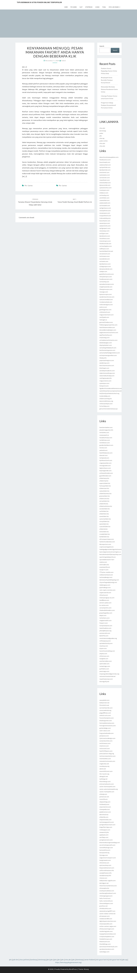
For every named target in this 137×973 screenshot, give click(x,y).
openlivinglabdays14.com (107, 557)
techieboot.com (104, 443)
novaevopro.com (104, 213)
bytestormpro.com (105, 294)
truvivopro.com (104, 190)
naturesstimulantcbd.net (107, 676)
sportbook (88, 7)
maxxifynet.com (104, 180)
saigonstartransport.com (107, 858)
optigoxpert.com (104, 228)
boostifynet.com (104, 221)
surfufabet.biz (103, 511)
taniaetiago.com (104, 666)
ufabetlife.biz (103, 504)
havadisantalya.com (105, 438)
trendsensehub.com (105, 302)
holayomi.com (104, 386)
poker (101, 133)
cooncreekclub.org (105, 710)
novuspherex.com (105, 210)
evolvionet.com (104, 172)
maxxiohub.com (104, 200)
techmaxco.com (104, 256)
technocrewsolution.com (107, 756)
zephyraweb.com (104, 203)
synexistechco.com (105, 188)
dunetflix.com (103, 636)
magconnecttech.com (106, 315)
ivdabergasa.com (104, 585)
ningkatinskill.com (105, 620)
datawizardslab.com (105, 269)
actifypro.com (103, 233)
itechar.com (103, 448)
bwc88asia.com (104, 600)
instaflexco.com (104, 238)
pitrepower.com (104, 916)
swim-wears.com (104, 731)
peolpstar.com (104, 736)
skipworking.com (104, 802)
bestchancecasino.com (106, 365)
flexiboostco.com (105, 160)
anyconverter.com (105, 807)
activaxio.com (103, 261)
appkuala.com (103, 835)
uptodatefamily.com (105, 643)
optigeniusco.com (105, 208)
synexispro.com (104, 383)
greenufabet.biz (104, 496)
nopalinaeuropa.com (106, 679)
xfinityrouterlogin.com (106, 929)
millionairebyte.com (105, 404)
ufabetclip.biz (103, 481)
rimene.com (103, 878)
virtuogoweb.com (105, 465)
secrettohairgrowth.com (107, 845)
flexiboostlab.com (105, 243)
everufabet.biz (104, 532)
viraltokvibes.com (105, 758)
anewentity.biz (104, 832)
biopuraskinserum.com (106, 868)
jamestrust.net (104, 797)
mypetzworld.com (105, 592)
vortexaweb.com (104, 205)
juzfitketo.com (104, 669)
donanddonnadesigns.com (107, 330)
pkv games (73, 7)
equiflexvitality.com (105, 335)
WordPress (73, 969)
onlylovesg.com (104, 337)
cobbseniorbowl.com (106, 575)
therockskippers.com (106, 903)
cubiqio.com (103, 271)
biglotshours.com (105, 468)
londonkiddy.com (104, 396)
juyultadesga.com (105, 587)
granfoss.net (103, 906)
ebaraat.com (103, 455)
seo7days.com (103, 837)
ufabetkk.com (103, 817)
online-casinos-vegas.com (107, 926)
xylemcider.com (104, 664)
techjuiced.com (104, 458)
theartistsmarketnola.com (108, 886)
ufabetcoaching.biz (105, 398)
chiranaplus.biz (104, 888)
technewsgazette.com (106, 822)
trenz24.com (103, 799)
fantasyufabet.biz (105, 486)
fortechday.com (104, 406)
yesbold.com (103, 450)
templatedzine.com (105, 626)
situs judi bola (24, 960)
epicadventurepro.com (106, 284)
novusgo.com (103, 292)
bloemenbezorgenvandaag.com (109, 842)
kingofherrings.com (105, 827)
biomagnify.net (104, 681)
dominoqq (102, 131)
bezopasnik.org (104, 852)
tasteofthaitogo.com (106, 847)
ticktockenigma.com (106, 304)
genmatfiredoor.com (106, 322)
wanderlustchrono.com (106, 297)
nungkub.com (103, 659)
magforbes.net (104, 764)
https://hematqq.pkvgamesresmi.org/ (68, 962)
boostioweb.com (104, 162)
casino (97, 7)
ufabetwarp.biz (104, 478)
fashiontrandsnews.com (107, 542)
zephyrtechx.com (104, 226)
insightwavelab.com (105, 287)
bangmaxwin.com (105, 860)
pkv (100, 136)
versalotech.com (104, 254)
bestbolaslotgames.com (107, 350)
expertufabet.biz (104, 483)
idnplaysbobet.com (105, 345)
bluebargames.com (105, 720)
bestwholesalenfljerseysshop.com (110, 554)
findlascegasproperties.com (108, 325)
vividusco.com (103, 193)
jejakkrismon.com (105, 812)
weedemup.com (104, 363)
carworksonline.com (105, 741)
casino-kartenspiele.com (107, 786)
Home (66, 7)
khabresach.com (104, 941)
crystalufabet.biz (104, 526)
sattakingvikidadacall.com (107, 348)
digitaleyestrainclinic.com (107, 921)
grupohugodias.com (105, 613)
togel (104, 7)
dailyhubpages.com (105, 343)
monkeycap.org (104, 766)
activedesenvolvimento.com (108, 340)
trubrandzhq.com (105, 218)
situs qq (101, 138)
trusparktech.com (105, 216)
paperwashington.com (106, 360)
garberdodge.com (105, 728)
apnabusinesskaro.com (106, 949)
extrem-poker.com (105, 603)
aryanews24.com (104, 567)
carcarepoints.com (105, 608)
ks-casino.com (104, 605)
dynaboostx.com (104, 236)
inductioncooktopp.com (107, 373)
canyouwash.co (104, 435)
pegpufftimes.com (105, 713)
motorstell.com (104, 748)
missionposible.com (105, 924)
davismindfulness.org (106, 401)
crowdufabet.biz (104, 534)
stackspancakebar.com (106, 891)
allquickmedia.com (105, 820)
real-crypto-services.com (107, 590)
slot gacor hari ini (102, 960)
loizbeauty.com (104, 804)
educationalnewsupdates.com (108, 157)
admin (63, 60)
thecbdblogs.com (105, 944)
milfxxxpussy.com (105, 641)
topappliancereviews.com (107, 934)
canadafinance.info (105, 873)
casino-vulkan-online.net (107, 914)
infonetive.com (104, 863)
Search (101, 46)
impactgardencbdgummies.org (109, 674)
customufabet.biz (105, 519)
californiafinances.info (106, 870)
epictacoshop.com (105, 865)
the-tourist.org (104, 774)
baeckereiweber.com (105, 427)
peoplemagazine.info (106, 430)
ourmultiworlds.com (105, 708)
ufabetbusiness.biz (105, 493)
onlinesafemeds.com (106, 473)
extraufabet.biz (104, 501)
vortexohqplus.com (105, 246)
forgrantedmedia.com (106, 733)
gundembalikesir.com (106, 445)
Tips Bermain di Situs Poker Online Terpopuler (39, 2)
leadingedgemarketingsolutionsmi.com (112, 549)
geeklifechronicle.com (106, 274)
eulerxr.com (103, 307)
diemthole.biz (103, 814)
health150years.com (105, 751)
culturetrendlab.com (106, 299)
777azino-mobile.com (106, 572)
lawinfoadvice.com (105, 628)
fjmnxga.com (103, 855)
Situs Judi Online (114, 7)
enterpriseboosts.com (106, 784)
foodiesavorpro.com (105, 279)
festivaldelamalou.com (106, 723)
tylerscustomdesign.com (107, 738)
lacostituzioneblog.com (107, 651)
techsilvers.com (104, 618)
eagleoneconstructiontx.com (108, 332)
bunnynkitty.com (104, 850)
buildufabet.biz (104, 537)
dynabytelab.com (104, 170)
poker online (103, 141)
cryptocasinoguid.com (106, 547)
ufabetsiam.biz (104, 488)
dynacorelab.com (104, 185)
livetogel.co (103, 320)
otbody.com (103, 794)
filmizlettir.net (104, 705)
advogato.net (103, 776)
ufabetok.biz (103, 529)
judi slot (15, 960)
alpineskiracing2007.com (107, 911)
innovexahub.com (105, 183)
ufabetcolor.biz (104, 498)
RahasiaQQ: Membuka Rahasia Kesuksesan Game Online (109, 89)
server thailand (89, 960)
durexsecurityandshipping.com (109, 580)
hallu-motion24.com (106, 901)
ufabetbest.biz (104, 514)
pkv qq (124, 960)
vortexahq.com (104, 195)
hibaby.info (103, 358)
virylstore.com (104, 746)
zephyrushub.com (105, 165)
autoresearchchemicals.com (108, 946)
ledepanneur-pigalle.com (107, 880)
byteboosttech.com (105, 460)
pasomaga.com (104, 671)
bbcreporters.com (105, 544)
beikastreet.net (104, 703)
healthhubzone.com (105, 453)
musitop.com (103, 646)
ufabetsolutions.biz (105, 506)
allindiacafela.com (105, 908)
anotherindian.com (105, 661)
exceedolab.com (104, 259)
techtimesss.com (104, 743)
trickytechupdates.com (106, 936)
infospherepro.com (105, 277)
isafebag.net (103, 779)
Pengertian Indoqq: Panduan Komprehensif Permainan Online (108, 105)
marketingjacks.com (106, 931)
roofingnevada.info (105, 378)
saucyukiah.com (104, 700)
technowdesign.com (105, 577)
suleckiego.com (104, 952)
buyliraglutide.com (105, 471)
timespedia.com (104, 809)
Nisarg (86, 969)
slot (81, 7)
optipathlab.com (104, 167)
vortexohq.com (104, 282)
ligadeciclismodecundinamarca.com (110, 388)
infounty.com (103, 595)
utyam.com (103, 648)
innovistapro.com (105, 241)
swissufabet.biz (104, 491)
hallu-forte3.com (104, 898)
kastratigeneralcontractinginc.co (110, 552)
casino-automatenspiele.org (108, 789)
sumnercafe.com (104, 633)
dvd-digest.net (104, 883)
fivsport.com (103, 623)
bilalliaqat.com (104, 368)
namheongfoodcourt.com (107, 893)
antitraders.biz (104, 565)
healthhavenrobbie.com (107, 327)
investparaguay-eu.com (106, 598)
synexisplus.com (104, 175)
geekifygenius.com (105, 310)
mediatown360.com (105, 919)
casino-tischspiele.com (106, 792)
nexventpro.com (104, 223)
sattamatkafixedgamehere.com (109, 353)
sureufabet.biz (104, 516)
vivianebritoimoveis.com (107, 761)
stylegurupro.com (105, 266)
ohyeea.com (103, 653)
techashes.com (104, 432)
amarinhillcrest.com (105, 771)
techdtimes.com (104, 440)
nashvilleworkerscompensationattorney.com (113, 391)
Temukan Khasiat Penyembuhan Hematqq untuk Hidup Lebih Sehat (35, 202)
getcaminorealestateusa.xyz (108, 409)
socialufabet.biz (104, 509)
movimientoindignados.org (108, 638)
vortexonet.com (104, 177)
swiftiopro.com (104, 249)
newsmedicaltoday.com (106, 376)
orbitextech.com (104, 312)
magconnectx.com (105, 381)
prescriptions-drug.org (106, 753)
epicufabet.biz (104, 524)
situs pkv (102, 128)
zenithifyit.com (104, 198)
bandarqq (33, 960)
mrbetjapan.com (104, 830)
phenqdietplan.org (105, 631)
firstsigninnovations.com (107, 726)
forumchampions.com (106, 718)
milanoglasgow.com (105, 896)
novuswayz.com (104, 231)
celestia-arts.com (105, 715)
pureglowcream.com (106, 840)
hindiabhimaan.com (105, 939)
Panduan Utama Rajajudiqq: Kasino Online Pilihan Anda (109, 70)
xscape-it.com (103, 570)
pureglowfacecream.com (107, 825)
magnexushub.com (105, 463)
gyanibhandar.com (105, 476)
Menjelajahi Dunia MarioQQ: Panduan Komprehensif (107, 80)
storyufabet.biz (104, 521)
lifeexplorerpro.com (105, 289)
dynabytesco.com (105, 264)
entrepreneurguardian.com (108, 355)
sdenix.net (102, 769)
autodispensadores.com (107, 371)
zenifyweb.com (104, 317)
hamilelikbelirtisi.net (106, 251)
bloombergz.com (105, 781)
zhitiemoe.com (104, 656)
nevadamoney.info (105, 875)
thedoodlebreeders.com (107, 610)
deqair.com (102, 615)
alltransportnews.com (106, 539)
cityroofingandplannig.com (108, 582)
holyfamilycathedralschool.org (109, 393)
